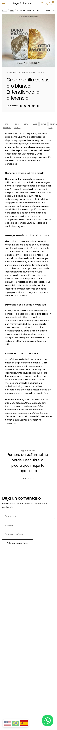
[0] (50, 3)
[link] (27, 478)
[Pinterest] (29, 106)
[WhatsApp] (33, 106)
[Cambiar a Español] (24, 723)
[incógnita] (25, 106)
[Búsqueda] (42, 3)
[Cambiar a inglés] (7, 723)
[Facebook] (21, 106)
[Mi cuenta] (46, 3)
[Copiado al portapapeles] (37, 106)
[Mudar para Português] (15, 723)
